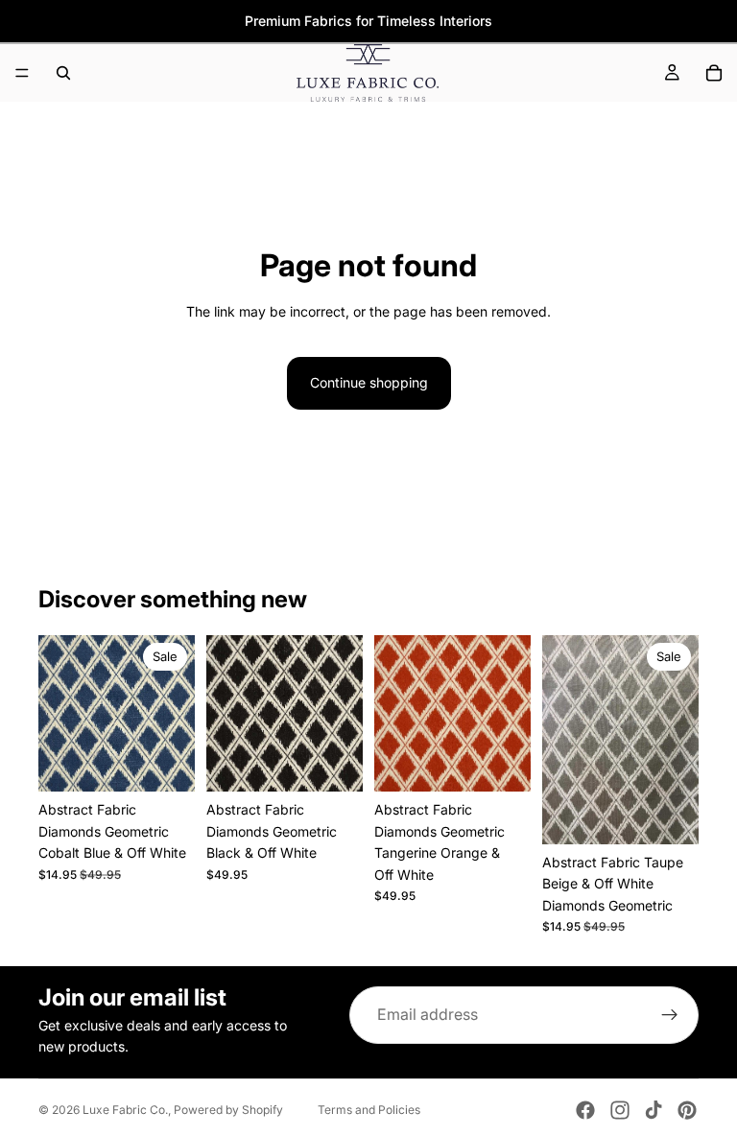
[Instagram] (619, 1110)
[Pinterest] (687, 1110)
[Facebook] (585, 1110)
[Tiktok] (653, 1110)
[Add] (165, 763)
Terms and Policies (369, 1109)
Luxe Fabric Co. (125, 1109)
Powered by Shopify (228, 1109)
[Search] (63, 73)
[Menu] (22, 73)
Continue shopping (369, 382)
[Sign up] (670, 1015)
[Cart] (714, 73)
